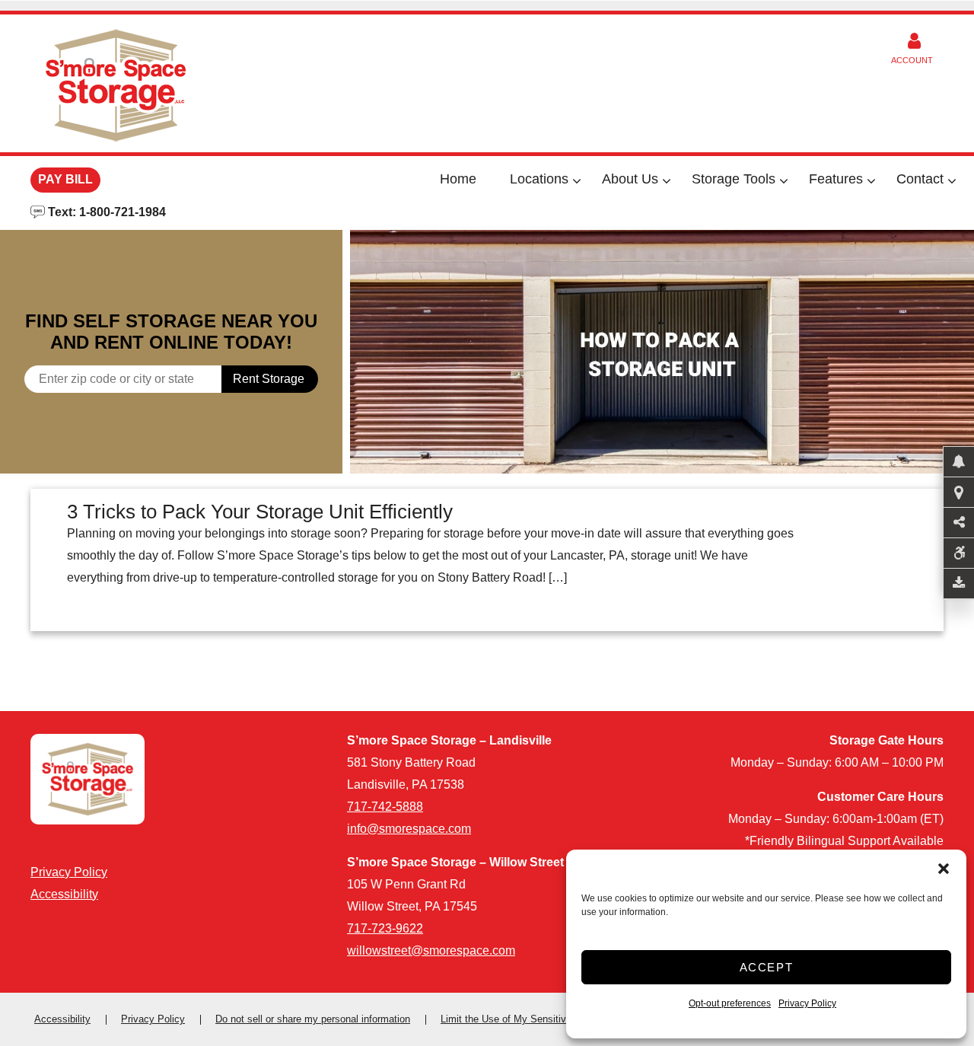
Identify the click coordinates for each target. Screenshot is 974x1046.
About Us (630, 179)
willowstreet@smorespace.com (431, 950)
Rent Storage (268, 378)
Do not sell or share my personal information (312, 1019)
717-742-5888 (385, 806)
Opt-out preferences (730, 1003)
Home (458, 179)
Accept (767, 967)
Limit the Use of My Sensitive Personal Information (553, 1019)
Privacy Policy (807, 1003)
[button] (943, 868)
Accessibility (64, 894)
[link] (662, 352)
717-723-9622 (385, 928)
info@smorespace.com (409, 828)
